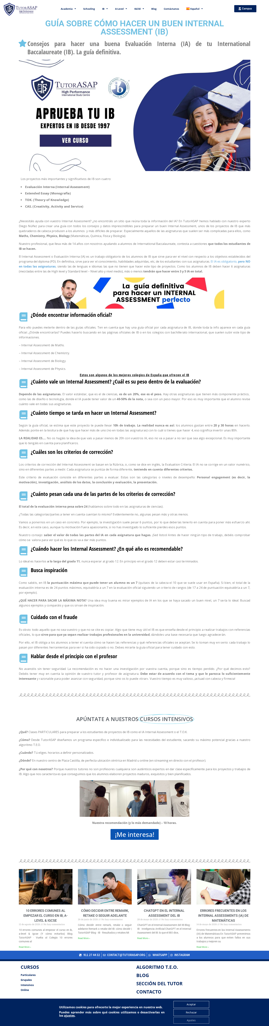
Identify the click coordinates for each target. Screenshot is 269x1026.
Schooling (89, 8)
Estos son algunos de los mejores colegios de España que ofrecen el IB (134, 375)
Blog (153, 8)
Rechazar (191, 1012)
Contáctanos (171, 8)
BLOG (142, 975)
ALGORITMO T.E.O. (157, 967)
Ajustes (191, 1020)
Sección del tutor (159, 983)
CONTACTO (148, 992)
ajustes (69, 1015)
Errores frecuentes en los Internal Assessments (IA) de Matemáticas (223, 915)
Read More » (25, 947)
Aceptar (191, 1004)
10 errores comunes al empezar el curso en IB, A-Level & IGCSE (45, 915)
